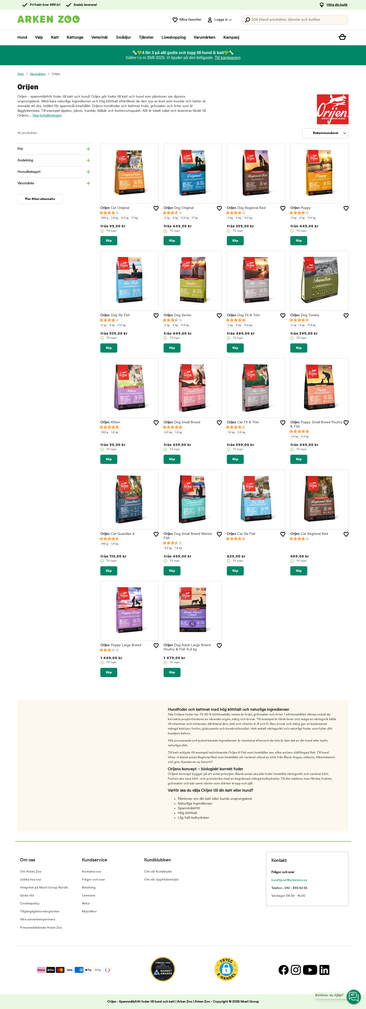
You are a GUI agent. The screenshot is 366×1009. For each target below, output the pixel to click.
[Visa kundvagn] (344, 37)
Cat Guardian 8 (117, 534)
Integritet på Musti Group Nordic (44, 887)
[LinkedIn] (323, 970)
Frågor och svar (93, 879)
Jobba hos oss (30, 879)
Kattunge (75, 38)
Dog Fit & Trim (243, 315)
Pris (20, 149)
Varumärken (204, 38)
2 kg (167, 218)
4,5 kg (168, 432)
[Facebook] (283, 970)
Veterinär (99, 38)
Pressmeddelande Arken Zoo (41, 927)
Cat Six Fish (241, 534)
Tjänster (146, 38)
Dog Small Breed (182, 422)
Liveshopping (174, 38)
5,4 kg (124, 218)
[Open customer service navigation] (354, 997)
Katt (55, 38)
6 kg (175, 218)
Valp (39, 38)
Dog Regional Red (246, 208)
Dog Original (178, 208)
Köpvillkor (89, 911)
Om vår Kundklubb (158, 871)
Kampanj (231, 38)
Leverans (88, 895)
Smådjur (123, 38)
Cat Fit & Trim (243, 422)
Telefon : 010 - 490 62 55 (289, 888)
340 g (104, 218)
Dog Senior (177, 315)
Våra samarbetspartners (37, 919)
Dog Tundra (304, 315)
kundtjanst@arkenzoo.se (289, 880)
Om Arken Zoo (31, 871)
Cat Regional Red (309, 534)
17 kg (134, 218)
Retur (86, 903)
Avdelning (25, 160)
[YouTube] (310, 970)
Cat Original (114, 208)
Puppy (300, 208)
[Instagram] (296, 970)
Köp (109, 240)
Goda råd (27, 895)
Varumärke (25, 183)
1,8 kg (114, 218)
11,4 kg (185, 218)
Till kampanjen (228, 58)
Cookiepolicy (30, 903)
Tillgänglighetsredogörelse (39, 911)
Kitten (110, 422)
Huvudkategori (28, 172)
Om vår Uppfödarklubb (161, 879)
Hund (22, 38)
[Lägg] (156, 208)
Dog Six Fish (115, 315)
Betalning (89, 887)
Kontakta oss (91, 871)
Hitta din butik (337, 4)
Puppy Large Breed (120, 645)
